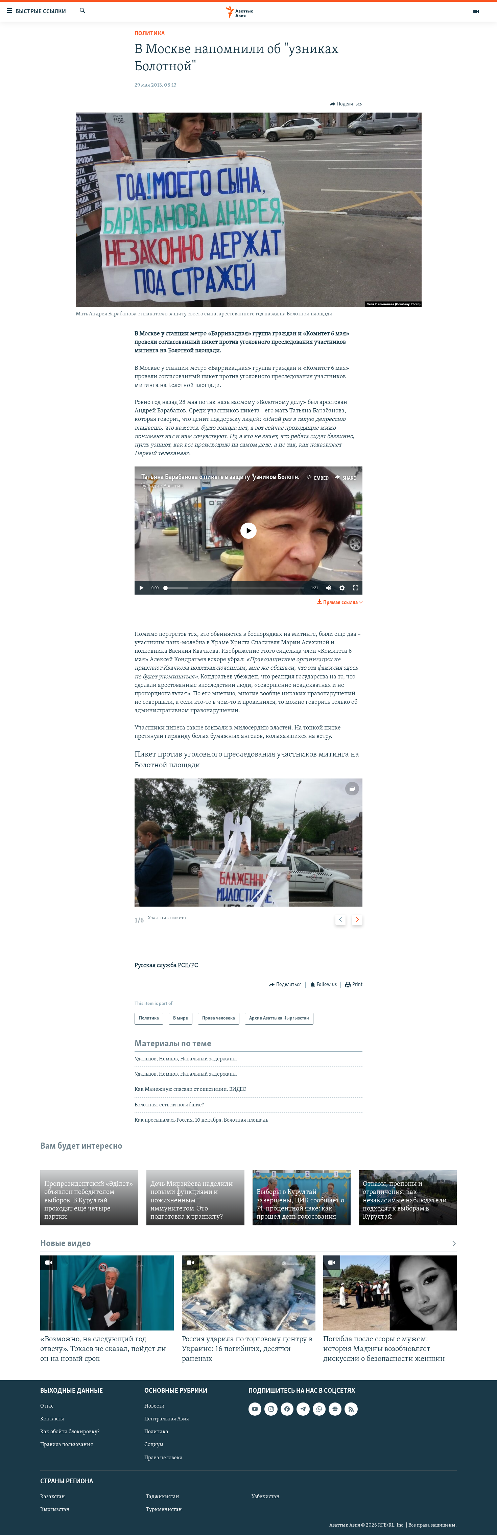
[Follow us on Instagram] (270, 1408)
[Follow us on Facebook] (287, 1408)
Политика (150, 34)
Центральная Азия (166, 1419)
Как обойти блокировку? (69, 1432)
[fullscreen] (355, 588)
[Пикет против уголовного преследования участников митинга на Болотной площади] (248, 842)
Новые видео (65, 1243)
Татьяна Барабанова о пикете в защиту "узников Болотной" (223, 477)
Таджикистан (162, 1497)
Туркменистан (164, 1509)
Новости (154, 1406)
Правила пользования (66, 1444)
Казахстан (52, 1497)
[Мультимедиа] (476, 11)
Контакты (52, 1419)
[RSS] (351, 1408)
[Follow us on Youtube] (255, 1408)
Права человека (163, 1457)
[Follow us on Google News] (335, 1408)
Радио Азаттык (165, 486)
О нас (46, 1406)
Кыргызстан (55, 1509)
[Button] (346, 104)
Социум (153, 1444)
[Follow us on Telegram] (303, 1408)
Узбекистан (266, 1497)
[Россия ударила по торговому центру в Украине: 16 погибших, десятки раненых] (248, 1292)
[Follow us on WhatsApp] (319, 1408)
